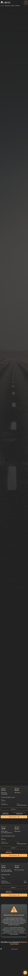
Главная (2, 5)
